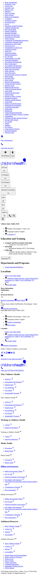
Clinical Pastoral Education (13, 113)
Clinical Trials (9, 94)
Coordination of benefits (12, 487)
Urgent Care (9, 6)
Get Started (8, 122)
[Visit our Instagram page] (7, 353)
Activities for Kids (10, 49)
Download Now (10, 22)
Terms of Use (9, 559)
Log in (7, 24)
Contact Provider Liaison (13, 84)
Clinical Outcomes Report (13, 89)
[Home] (19, 161)
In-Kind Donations (11, 131)
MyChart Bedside (10, 29)
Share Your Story (10, 73)
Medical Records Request (13, 67)
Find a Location (10, 13)
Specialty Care (9, 8)
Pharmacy (8, 11)
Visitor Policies (9, 38)
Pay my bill (8, 474)
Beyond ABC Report (11, 120)
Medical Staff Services (12, 87)
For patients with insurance (13, 66)
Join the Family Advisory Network (16, 75)
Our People (8, 390)
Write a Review (10, 71)
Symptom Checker (11, 20)
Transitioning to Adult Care (13, 47)
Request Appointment (14, 322)
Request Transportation (12, 82)
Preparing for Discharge (12, 37)
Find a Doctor (9, 15)
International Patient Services (14, 566)
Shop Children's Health (12, 526)
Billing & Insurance (11, 55)
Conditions (8, 19)
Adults (7, 123)
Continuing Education (12, 107)
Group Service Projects (12, 129)
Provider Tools (9, 85)
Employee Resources (11, 428)
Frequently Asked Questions (14, 26)
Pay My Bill (8, 57)
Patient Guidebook (11, 31)
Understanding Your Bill (12, 58)
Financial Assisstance (11, 60)
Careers (7, 425)
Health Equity (9, 385)
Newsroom (8, 448)
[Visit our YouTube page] (9, 353)
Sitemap (7, 532)
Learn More (8, 91)
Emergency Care (10, 4)
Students (7, 125)
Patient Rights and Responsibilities (16, 555)
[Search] (14, 215)
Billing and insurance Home (13, 471)
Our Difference (9, 388)
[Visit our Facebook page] (2, 353)
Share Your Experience (12, 69)
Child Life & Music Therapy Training (17, 114)
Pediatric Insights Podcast (13, 100)
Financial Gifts (9, 132)
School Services (10, 46)
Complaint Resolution (12, 564)
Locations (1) (11, 234)
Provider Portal (9, 78)
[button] (19, 397)
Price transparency (10, 490)
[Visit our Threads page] (14, 353)
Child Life (8, 51)
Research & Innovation (12, 93)
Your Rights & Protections (13, 62)
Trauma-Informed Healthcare (14, 267)
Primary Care (9, 10)
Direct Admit (9, 80)
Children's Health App (12, 28)
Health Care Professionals (13, 103)
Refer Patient (9, 76)
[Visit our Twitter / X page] (4, 353)
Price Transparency (11, 64)
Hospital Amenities (11, 33)
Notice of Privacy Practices (13, 557)
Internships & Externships (13, 105)
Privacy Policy (9, 561)
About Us (8, 379)
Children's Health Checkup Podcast (16, 118)
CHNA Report (9, 568)
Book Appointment (11, 2)
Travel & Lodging (10, 53)
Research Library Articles (13, 96)
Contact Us (8, 529)
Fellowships (8, 109)
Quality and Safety (11, 562)
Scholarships (9, 116)
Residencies (8, 111)
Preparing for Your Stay (12, 35)
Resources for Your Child (13, 44)
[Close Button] (1, 312)
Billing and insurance (9, 466)
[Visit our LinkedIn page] (11, 353)
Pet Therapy (8, 127)
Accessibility (9, 535)
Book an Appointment (12, 17)
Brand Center (9, 451)
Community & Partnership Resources (16, 40)
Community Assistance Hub (13, 42)
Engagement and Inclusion (13, 382)
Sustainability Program (12, 393)
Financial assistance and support (15, 477)
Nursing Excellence (11, 98)
